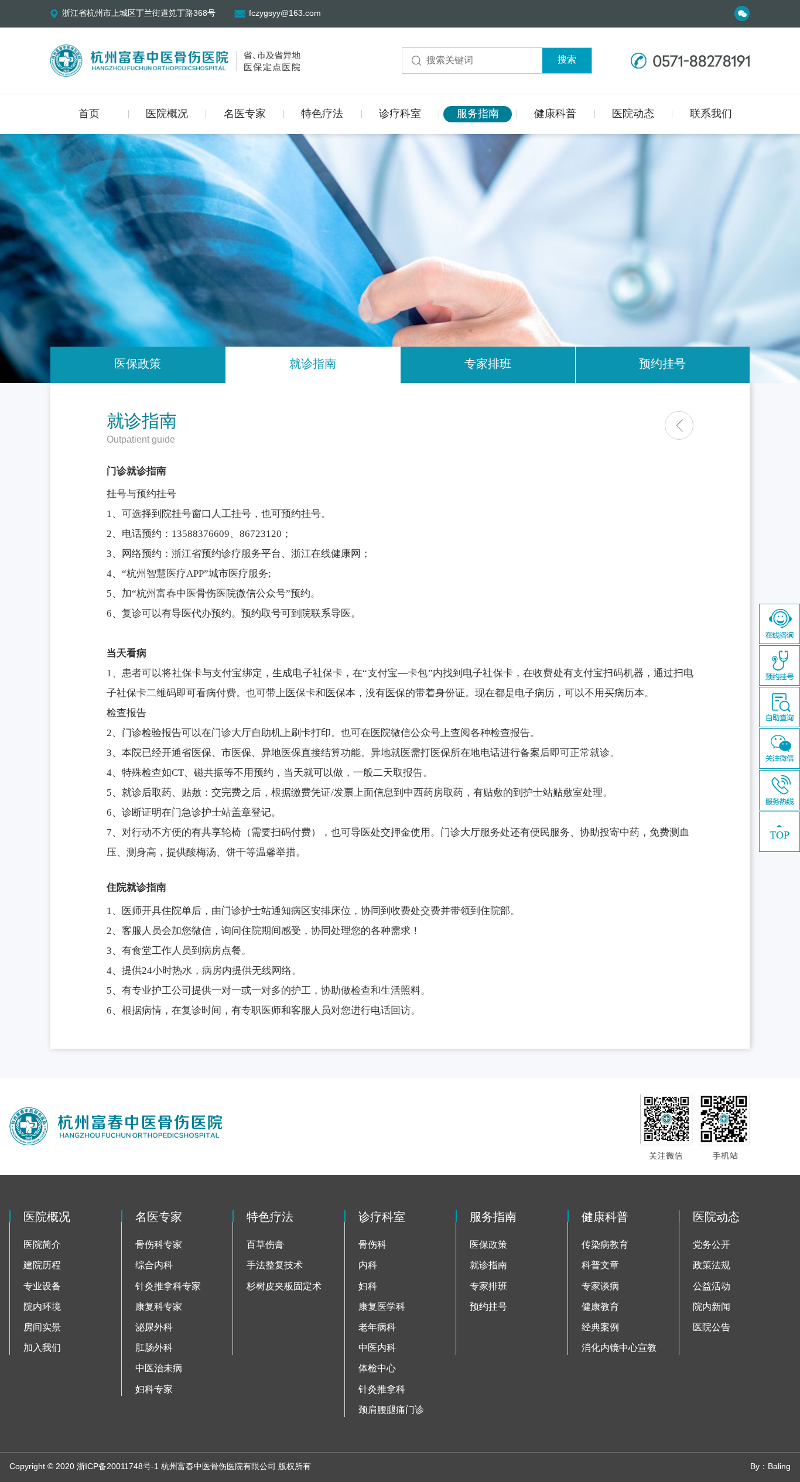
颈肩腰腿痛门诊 (391, 1410)
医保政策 (137, 364)
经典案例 (600, 1328)
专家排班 (487, 364)
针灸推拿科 (381, 1390)
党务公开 (711, 1245)
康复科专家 (158, 1307)
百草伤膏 (265, 1245)
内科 (367, 1266)
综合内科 (154, 1266)
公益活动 (711, 1287)
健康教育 (600, 1307)
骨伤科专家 (158, 1245)
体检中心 (377, 1369)
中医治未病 (158, 1369)
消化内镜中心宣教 (619, 1348)
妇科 (367, 1287)
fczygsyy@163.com (285, 13)
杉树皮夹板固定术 (284, 1287)
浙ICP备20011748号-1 (118, 1467)
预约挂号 (662, 364)
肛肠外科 (154, 1348)
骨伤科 (372, 1245)
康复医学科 (381, 1307)
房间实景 (42, 1328)
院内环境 (42, 1307)
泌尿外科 (154, 1328)
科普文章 (600, 1266)
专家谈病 (600, 1287)
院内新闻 (711, 1307)
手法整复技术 (275, 1266)
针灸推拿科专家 (168, 1287)
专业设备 (42, 1287)
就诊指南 (312, 364)
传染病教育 (605, 1245)
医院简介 (42, 1245)
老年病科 (377, 1328)
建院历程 (42, 1266)
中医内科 (377, 1348)
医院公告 (711, 1328)
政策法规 (711, 1266)
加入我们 (42, 1348)
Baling (779, 1467)
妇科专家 (154, 1390)
